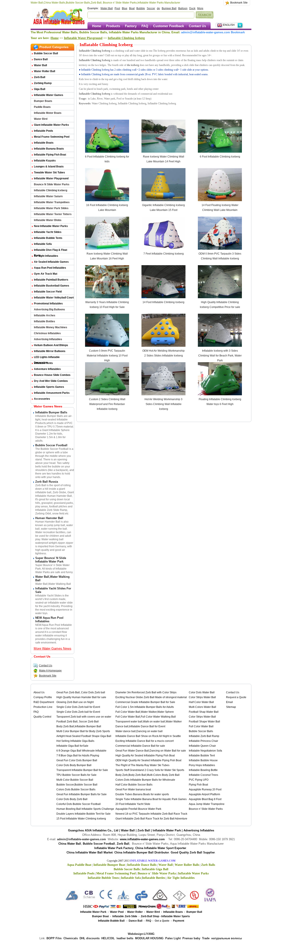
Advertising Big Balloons (49, 309)
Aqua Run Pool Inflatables (50, 267)
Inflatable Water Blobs (47, 220)
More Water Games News (52, 648)
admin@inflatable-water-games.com (205, 32)
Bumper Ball (169, 8)
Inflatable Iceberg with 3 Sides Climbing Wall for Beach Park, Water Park (220, 355)
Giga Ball (39, 89)
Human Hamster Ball (49, 518)
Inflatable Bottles (44, 321)
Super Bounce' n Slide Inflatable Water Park (50, 559)
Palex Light (173, 938)
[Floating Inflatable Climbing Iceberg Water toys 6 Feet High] (220, 394)
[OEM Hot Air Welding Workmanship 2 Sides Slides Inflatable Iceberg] (163, 345)
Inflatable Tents (43, 363)
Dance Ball (41, 59)
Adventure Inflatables (47, 369)
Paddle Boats (42, 107)
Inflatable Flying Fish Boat (50, 154)
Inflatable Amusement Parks (52, 392)
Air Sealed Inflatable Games (51, 261)
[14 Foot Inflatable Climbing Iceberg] (163, 297)
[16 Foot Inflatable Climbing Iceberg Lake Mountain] (107, 200)
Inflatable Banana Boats (49, 148)
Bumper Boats (43, 101)
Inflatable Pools (43, 130)
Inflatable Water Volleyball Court (54, 297)
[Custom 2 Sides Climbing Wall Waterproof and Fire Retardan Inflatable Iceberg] (107, 394)
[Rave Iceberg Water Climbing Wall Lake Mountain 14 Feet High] (163, 151)
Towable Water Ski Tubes (49, 172)
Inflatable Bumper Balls (51, 412)
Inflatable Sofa (43, 244)
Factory (131, 26)
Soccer (151, 8)
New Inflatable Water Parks (51, 226)
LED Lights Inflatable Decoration (47, 358)
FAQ (144, 26)
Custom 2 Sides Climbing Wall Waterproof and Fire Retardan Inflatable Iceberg (107, 404)
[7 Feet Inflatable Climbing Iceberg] (163, 248)
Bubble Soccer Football (51, 445)
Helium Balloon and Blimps (51, 345)
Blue (124, 8)
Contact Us (197, 26)
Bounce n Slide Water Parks (51, 184)
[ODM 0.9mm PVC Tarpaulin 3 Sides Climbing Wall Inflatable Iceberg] (220, 248)
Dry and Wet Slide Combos (51, 380)
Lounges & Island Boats (49, 166)
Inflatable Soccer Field (48, 291)
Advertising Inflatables (48, 339)
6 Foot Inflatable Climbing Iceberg (220, 156)
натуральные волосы (226, 938)
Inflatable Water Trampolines (52, 202)
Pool (117, 8)
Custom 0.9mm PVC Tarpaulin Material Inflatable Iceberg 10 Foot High (107, 355)
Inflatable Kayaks (45, 160)
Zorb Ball (39, 77)
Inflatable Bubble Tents (48, 238)
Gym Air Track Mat (45, 273)
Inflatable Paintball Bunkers (51, 279)
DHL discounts (90, 938)
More (200, 8)
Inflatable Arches (44, 315)
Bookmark (238, 32)
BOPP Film (54, 938)
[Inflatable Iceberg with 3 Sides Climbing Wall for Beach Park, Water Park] (220, 345)
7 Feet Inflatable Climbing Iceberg (163, 253)
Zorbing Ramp (43, 83)
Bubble (140, 8)
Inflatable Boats (44, 142)
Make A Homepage (50, 670)
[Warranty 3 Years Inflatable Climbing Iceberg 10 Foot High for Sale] (107, 297)
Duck (192, 8)
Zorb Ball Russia (46, 481)
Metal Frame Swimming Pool (51, 136)
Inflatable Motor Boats (47, 112)
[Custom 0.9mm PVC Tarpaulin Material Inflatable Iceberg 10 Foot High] (107, 345)
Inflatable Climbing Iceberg (126, 38)
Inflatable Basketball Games (51, 285)
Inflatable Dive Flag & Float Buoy (50, 250)
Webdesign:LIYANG (141, 934)
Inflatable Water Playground (83, 38)
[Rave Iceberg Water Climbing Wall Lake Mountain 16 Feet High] (107, 248)
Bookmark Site (239, 2)
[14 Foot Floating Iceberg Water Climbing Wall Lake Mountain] (220, 200)
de (158, 8)
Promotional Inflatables (48, 303)
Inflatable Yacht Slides (47, 232)
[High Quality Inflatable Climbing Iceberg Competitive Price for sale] (220, 297)
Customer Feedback (168, 26)
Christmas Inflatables (47, 333)
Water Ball (106, 8)
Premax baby (191, 938)
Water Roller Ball (44, 71)
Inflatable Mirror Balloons (49, 351)
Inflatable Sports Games (49, 386)
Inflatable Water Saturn (48, 196)
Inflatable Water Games (48, 95)
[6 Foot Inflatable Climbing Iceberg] (220, 151)
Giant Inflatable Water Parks (51, 124)
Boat (132, 8)
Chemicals (70, 938)
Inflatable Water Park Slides (51, 208)
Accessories (42, 398)
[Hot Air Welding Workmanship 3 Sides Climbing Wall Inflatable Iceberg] (163, 394)
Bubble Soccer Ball (46, 53)
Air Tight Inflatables (46, 255)
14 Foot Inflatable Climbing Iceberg (163, 302)
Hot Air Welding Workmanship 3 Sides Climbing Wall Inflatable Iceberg (163, 404)
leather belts (125, 938)
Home (96, 26)
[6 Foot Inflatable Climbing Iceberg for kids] (107, 151)
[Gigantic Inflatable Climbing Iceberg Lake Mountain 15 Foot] (163, 200)
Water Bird (40, 118)
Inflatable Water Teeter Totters (53, 214)
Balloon (182, 8)
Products (113, 26)
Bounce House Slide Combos (52, 375)
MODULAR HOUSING (149, 938)
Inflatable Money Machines (50, 327)
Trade (206, 938)
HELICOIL (108, 938)
